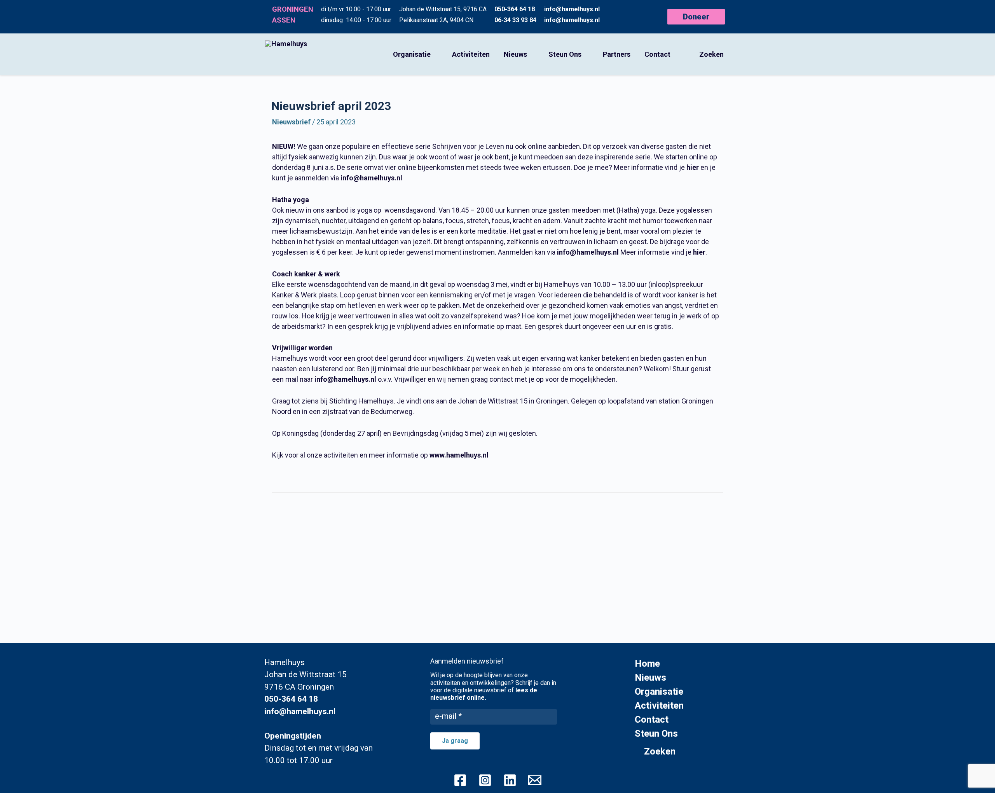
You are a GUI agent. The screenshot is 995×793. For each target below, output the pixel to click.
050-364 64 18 (514, 9)
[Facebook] (460, 780)
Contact (657, 54)
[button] (699, 16)
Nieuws (515, 54)
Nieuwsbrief (291, 122)
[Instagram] (485, 780)
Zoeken (711, 54)
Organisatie (412, 54)
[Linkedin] (510, 780)
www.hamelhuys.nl (459, 455)
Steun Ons (564, 54)
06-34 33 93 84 (515, 20)
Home (647, 663)
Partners (616, 54)
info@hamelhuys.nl (572, 9)
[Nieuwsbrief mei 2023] (503, 516)
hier (692, 167)
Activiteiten (471, 54)
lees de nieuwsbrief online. (483, 693)
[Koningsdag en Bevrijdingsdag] (278, 516)
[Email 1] (534, 780)
